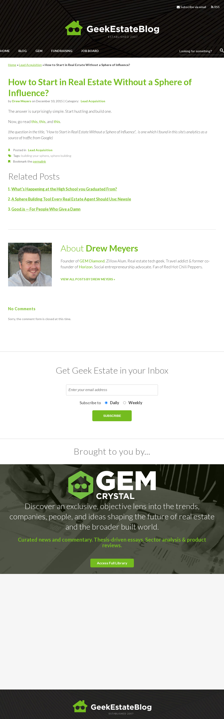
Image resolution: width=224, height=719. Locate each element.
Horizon (86, 266)
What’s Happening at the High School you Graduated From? (64, 189)
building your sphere (35, 156)
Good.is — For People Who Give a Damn (45, 209)
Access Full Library (112, 563)
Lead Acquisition (30, 65)
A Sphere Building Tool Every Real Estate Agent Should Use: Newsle (71, 199)
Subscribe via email (193, 7)
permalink (39, 161)
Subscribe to (90, 402)
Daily (114, 402)
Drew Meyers (21, 101)
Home (12, 65)
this (34, 121)
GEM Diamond (92, 260)
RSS (217, 7)
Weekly (135, 402)
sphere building (60, 156)
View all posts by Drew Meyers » (88, 279)
